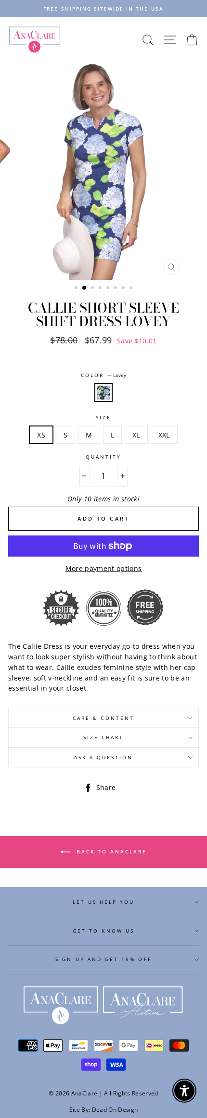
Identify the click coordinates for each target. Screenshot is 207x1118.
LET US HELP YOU (104, 902)
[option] (103, 8)
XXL (164, 434)
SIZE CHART (103, 737)
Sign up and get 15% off (103, 959)
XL (136, 434)
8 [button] (131, 288)
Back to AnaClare (110, 851)
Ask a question (103, 757)
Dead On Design (115, 1110)
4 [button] (101, 288)
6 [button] (116, 288)
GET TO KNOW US (103, 930)
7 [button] (124, 288)
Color (103, 375)
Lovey (103, 392)
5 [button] (108, 288)
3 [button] (93, 288)
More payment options (103, 568)
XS (41, 434)
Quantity (103, 456)
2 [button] (84, 288)
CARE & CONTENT (103, 718)
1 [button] (77, 288)
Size (103, 417)
